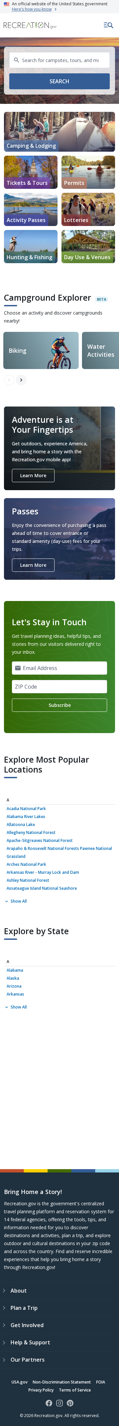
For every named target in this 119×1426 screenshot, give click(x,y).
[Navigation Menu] (108, 25)
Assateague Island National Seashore (42, 888)
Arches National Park (26, 864)
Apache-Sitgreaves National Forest (40, 840)
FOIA (100, 1382)
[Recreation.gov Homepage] (30, 25)
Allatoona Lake (21, 824)
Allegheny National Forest (31, 832)
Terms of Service (75, 1390)
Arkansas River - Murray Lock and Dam (43, 872)
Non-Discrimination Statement (62, 1382)
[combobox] (59, 60)
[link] (31, 172)
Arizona (14, 986)
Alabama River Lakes (26, 816)
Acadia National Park (26, 808)
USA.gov (19, 1382)
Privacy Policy (41, 1390)
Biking (17, 350)
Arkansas (15, 994)
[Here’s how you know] (59, 6)
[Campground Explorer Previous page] (9, 380)
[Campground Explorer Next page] (21, 380)
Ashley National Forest (28, 880)
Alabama (15, 970)
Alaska (13, 978)
